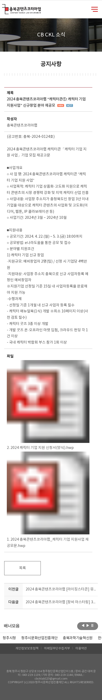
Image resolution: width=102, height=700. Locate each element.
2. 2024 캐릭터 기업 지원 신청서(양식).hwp (40, 448)
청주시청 (9, 638)
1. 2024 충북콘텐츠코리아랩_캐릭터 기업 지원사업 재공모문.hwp (48, 543)
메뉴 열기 (94, 9)
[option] (9, 638)
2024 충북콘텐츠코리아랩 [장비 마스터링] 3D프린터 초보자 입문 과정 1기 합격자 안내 (61, 602)
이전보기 (83, 625)
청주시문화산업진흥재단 (39, 638)
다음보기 (88, 625)
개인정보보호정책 (26, 648)
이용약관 (81, 648)
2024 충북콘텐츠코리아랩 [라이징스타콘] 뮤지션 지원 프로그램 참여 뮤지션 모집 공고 (61, 589)
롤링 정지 (92, 625)
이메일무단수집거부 (57, 648)
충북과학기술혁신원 (78, 638)
